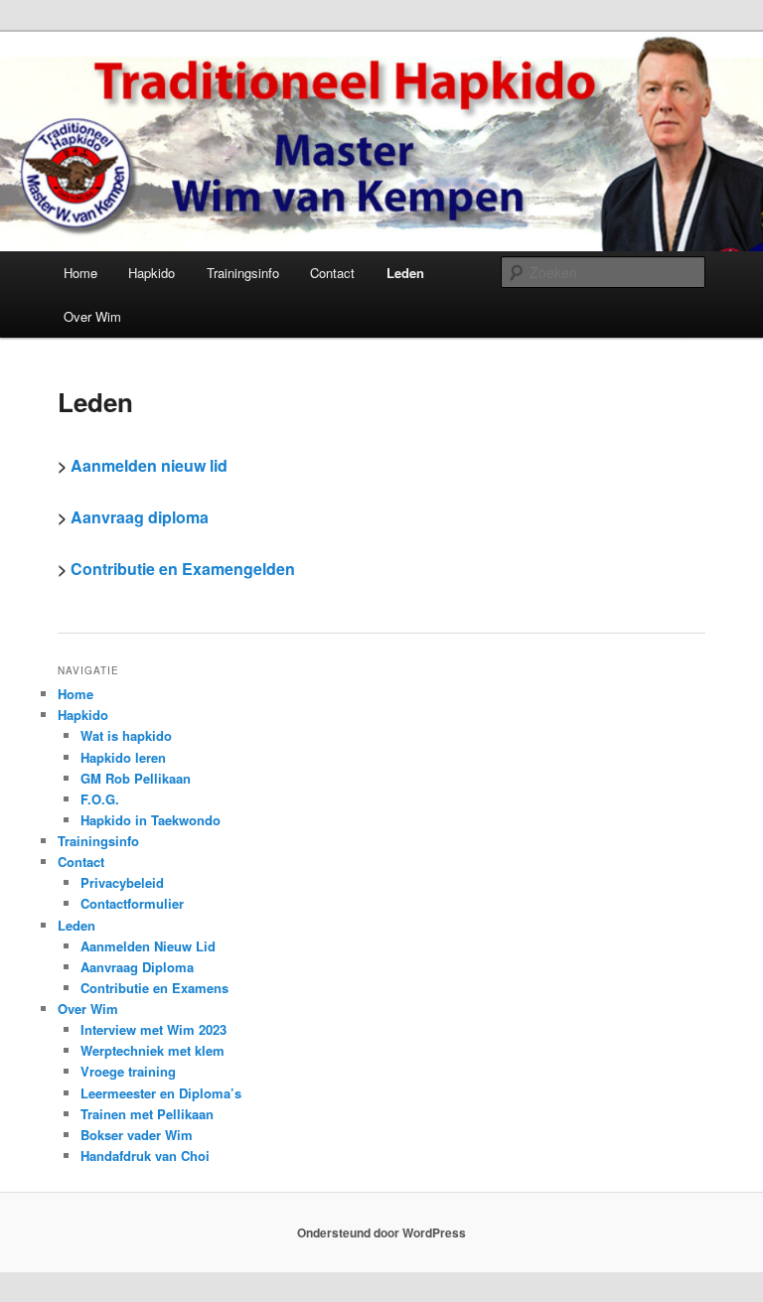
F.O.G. (99, 799)
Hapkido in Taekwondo (150, 819)
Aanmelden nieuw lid (149, 465)
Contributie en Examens (154, 987)
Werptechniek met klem (152, 1050)
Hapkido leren (123, 757)
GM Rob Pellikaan (135, 778)
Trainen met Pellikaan (147, 1113)
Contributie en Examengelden (183, 568)
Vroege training (128, 1071)
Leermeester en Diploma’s (160, 1093)
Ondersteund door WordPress (381, 1232)
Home (80, 272)
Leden (405, 272)
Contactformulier (132, 903)
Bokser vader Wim (136, 1134)
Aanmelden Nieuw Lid (148, 946)
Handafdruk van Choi (145, 1155)
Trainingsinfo (243, 272)
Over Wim (92, 316)
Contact (332, 272)
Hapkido (151, 272)
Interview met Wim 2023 (153, 1029)
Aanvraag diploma (140, 517)
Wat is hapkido (126, 735)
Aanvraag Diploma (137, 966)
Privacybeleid (122, 882)
